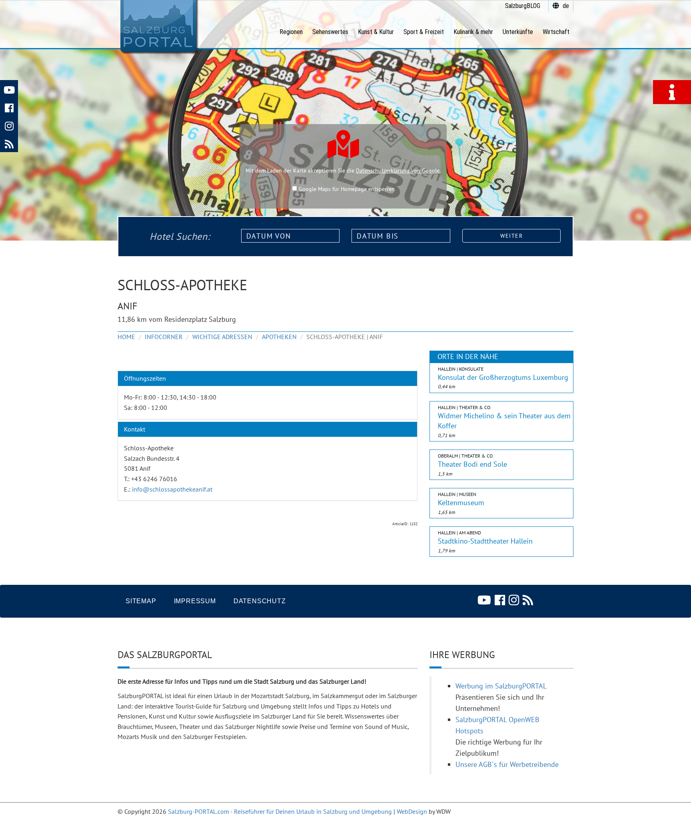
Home (126, 337)
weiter (511, 235)
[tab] (267, 378)
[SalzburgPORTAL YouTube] (9, 89)
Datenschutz (260, 601)
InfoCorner (164, 337)
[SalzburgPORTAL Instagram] (9, 125)
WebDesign (412, 811)
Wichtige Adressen (222, 337)
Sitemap (141, 601)
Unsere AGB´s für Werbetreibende (507, 764)
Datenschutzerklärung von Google (397, 170)
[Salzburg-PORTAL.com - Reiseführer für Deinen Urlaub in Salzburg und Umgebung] (158, 26)
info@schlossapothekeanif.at (172, 489)
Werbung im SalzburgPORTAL (501, 686)
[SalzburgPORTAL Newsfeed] (9, 143)
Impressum (195, 601)
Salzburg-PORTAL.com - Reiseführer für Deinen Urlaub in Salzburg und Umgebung (280, 811)
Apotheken (279, 337)
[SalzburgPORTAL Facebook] (9, 107)
